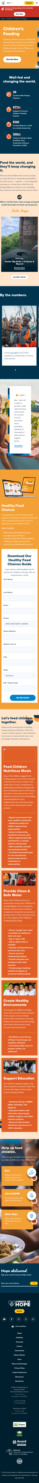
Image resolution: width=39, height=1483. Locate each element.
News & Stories (19, 1355)
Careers (19, 1346)
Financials (19, 1342)
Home (3, 19)
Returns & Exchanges (19, 1364)
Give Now (19, 14)
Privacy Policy (19, 1368)
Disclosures (19, 1377)
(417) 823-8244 (20, 1403)
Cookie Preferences (19, 1372)
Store (20, 1359)
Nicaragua (20, 258)
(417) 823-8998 (20, 1401)
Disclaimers (19, 1381)
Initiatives (9, 19)
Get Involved (19, 1351)
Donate (29, 3)
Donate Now (12, 59)
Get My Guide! (22, 698)
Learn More (18, 446)
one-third (14, 352)
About (19, 1333)
